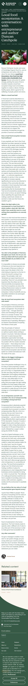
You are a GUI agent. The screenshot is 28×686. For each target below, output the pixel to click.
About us (3, 645)
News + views (8, 9)
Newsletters (17, 645)
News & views (5, 648)
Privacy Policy (7, 670)
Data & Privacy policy (15, 620)
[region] (14, 669)
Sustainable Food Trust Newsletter (11, 624)
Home (2, 9)
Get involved (17, 650)
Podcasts (16, 642)
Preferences (14, 682)
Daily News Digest (8, 626)
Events (16, 648)
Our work (3, 650)
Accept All (14, 678)
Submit (3, 635)
